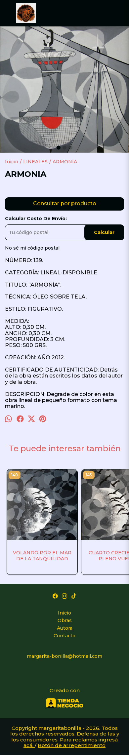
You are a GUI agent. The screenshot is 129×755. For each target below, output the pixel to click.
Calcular (104, 232)
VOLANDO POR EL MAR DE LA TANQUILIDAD (42, 556)
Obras (65, 620)
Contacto (64, 636)
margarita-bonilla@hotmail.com (64, 656)
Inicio (64, 613)
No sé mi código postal (32, 248)
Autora (64, 628)
